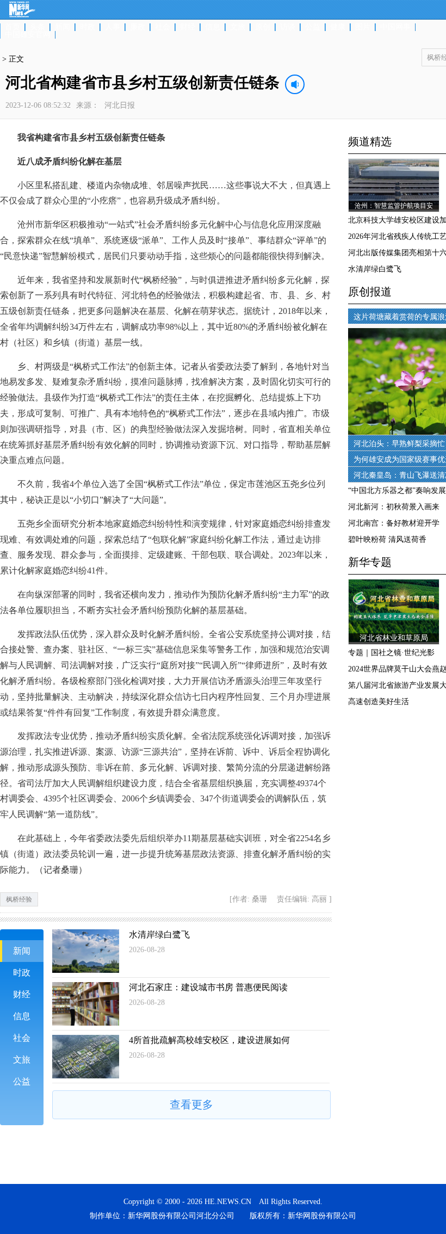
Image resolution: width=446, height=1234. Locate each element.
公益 (312, 27)
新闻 (62, 27)
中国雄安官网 (28, 35)
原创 (262, 27)
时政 (87, 27)
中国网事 (395, 27)
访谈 (287, 27)
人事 (112, 27)
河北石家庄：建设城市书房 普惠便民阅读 (208, 987)
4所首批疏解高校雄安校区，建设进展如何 (209, 1040)
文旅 (237, 27)
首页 (12, 27)
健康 (337, 27)
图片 (362, 27)
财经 (187, 27)
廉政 (137, 27)
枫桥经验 (19, 899)
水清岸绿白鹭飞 (159, 934)
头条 (37, 27)
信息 (212, 27)
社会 (162, 27)
